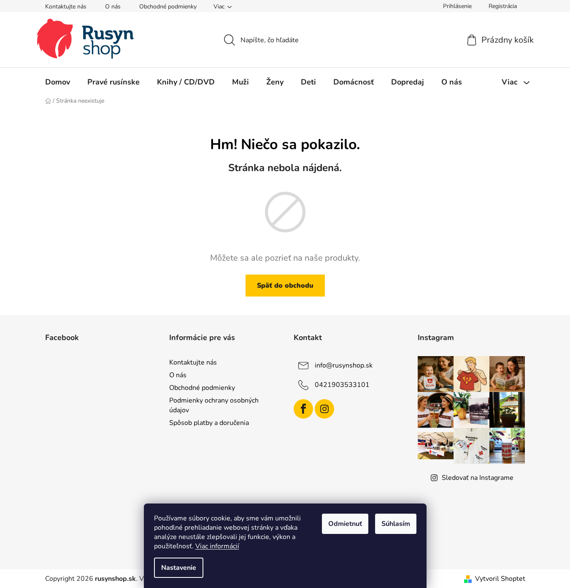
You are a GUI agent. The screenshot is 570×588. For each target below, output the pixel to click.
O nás (113, 7)
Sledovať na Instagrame (477, 477)
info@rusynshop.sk (344, 365)
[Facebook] (303, 409)
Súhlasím (395, 523)
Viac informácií (217, 546)
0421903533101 (342, 384)
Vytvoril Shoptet (500, 578)
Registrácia (503, 6)
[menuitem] (57, 82)
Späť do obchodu (285, 285)
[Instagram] (324, 409)
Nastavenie (178, 567)
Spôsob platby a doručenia (209, 422)
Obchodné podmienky (168, 7)
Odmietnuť (345, 523)
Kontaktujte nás (65, 7)
